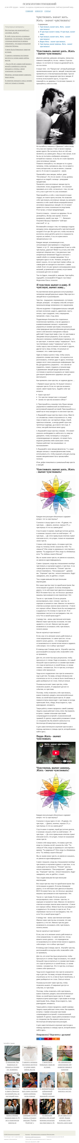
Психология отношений (39, 4)
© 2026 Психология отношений (12, 1134)
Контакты (27, 1134)
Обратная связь (50, 1134)
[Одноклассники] (56, 1039)
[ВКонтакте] (40, 1039)
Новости (39, 10)
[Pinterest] (48, 1039)
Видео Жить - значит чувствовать (52, 41)
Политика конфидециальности (33, 1137)
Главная (29, 10)
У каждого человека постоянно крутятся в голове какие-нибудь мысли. (17, 58)
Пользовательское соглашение (38, 1134)
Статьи (47, 10)
